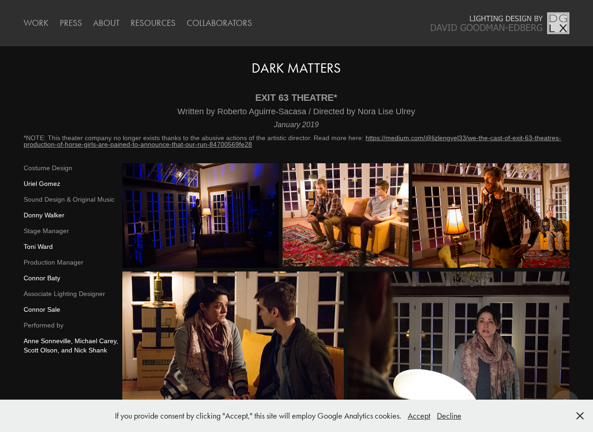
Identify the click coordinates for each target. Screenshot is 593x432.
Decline (449, 416)
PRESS (71, 23)
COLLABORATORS (219, 23)
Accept (419, 416)
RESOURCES (153, 23)
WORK (36, 23)
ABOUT (106, 23)
